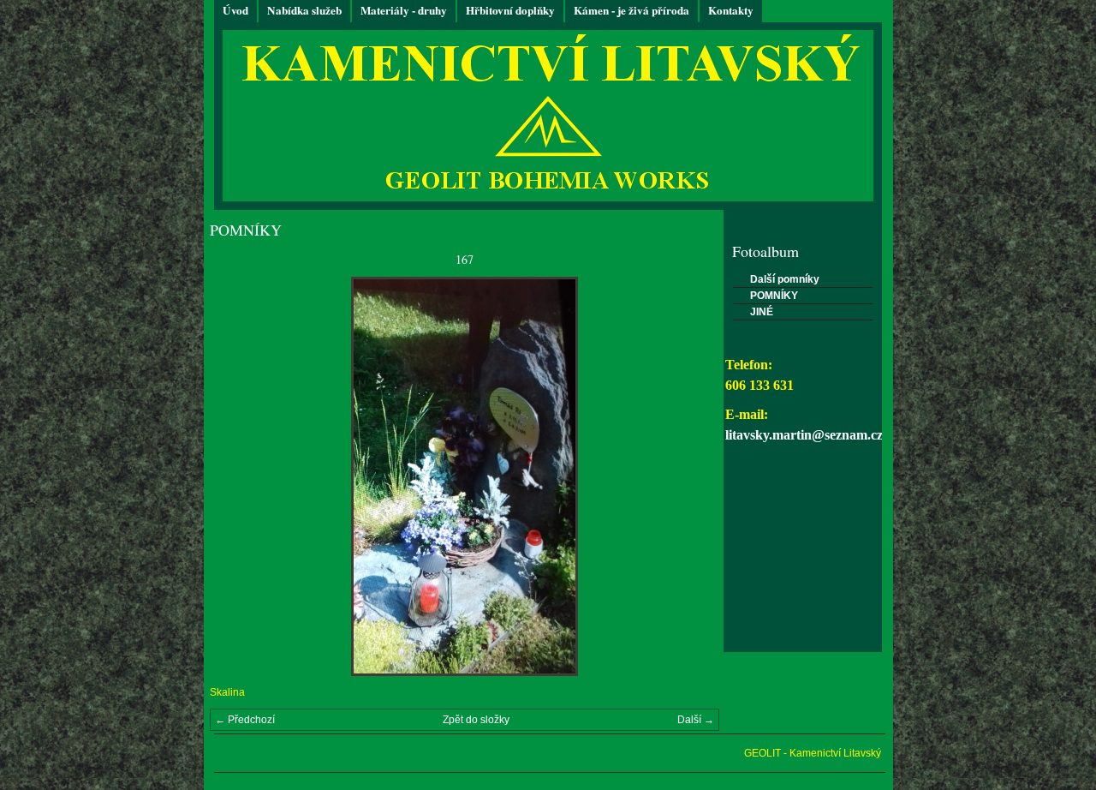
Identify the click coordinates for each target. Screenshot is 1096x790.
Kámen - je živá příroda (631, 10)
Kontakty (731, 10)
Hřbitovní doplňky (510, 10)
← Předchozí (245, 720)
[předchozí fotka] (237, 476)
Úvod (235, 10)
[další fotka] (691, 476)
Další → (695, 720)
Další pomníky (784, 279)
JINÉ (761, 312)
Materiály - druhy (403, 10)
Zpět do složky (476, 720)
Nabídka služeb (304, 10)
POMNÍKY (774, 296)
